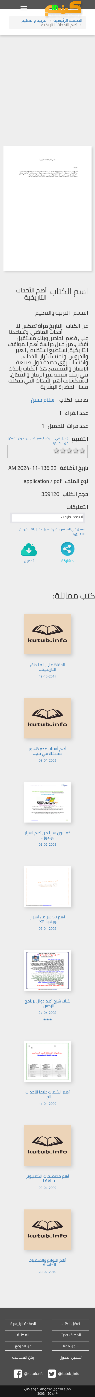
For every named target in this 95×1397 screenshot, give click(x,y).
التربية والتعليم (34, 20)
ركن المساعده (23, 1357)
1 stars (56, 450)
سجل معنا (70, 1346)
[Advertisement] (47, 84)
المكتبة (23, 1334)
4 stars (75, 450)
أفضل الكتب (71, 1323)
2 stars (62, 450)
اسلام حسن (43, 400)
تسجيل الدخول (71, 1357)
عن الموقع (23, 1346)
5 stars (82, 450)
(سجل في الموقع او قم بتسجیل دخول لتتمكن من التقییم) (38, 440)
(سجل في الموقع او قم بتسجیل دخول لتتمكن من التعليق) (52, 531)
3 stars (69, 450)
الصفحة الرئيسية (67, 20)
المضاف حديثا (70, 1334)
